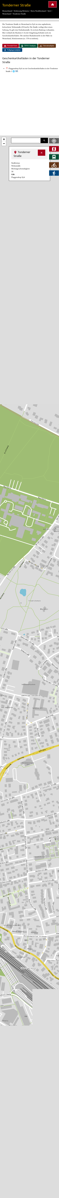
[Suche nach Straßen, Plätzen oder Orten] (44, 140)
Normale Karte (12, 46)
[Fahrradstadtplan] (54, 165)
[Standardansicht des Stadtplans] (54, 149)
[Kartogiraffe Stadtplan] (52, 4)
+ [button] (4, 139)
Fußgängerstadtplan (13, 50)
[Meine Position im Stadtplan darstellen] (54, 141)
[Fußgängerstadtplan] (54, 173)
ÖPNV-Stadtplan (30, 46)
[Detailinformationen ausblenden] (41, 152)
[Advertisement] (29, 104)
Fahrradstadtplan (48, 46)
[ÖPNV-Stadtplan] (54, 157)
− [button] (4, 143)
